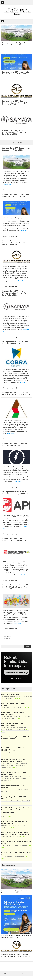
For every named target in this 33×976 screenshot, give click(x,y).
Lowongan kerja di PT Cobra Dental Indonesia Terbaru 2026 (15, 343)
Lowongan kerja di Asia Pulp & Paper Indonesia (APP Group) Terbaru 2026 (15, 493)
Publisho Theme (8, 973)
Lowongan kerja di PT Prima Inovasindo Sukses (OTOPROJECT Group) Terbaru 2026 (14, 103)
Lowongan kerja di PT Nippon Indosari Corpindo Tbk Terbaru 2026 (16, 44)
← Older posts (6, 639)
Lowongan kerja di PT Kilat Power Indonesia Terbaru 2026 (14, 444)
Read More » (7, 184)
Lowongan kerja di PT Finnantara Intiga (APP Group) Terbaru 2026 (14, 540)
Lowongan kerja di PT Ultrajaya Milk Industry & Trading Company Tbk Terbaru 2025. (15, 587)
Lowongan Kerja (13, 189)
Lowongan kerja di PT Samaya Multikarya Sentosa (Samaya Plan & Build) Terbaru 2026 (15, 132)
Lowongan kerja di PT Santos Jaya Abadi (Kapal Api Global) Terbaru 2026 (16, 394)
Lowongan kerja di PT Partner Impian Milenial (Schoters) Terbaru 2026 (16, 73)
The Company (17, 9)
